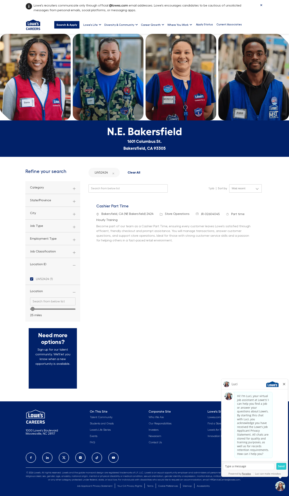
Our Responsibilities (160, 423)
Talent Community (101, 417)
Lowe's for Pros (216, 430)
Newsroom (155, 436)
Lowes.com (214, 417)
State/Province (40, 200)
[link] (52, 377)
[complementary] (168, 486)
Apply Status (204, 24)
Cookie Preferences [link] (168, 486)
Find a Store (215, 423)
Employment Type (43, 238)
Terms (150, 486)
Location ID (38, 264)
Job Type (36, 225)
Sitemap (187, 486)
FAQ (92, 442)
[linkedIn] (47, 458)
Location (36, 291)
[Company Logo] (33, 24)
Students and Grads (102, 423)
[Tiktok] (97, 458)
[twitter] (64, 458)
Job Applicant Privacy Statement (94, 486)
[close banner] (261, 5)
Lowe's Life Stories (100, 430)
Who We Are (156, 417)
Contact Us (155, 442)
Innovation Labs (217, 436)
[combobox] (52, 301)
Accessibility (203, 486)
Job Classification (43, 251)
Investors (153, 430)
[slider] (33, 309)
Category (37, 187)
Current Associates (229, 24)
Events (93, 436)
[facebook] (31, 458)
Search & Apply (66, 24)
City (33, 213)
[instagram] (80, 458)
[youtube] (113, 458)
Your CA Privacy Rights (129, 486)
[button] (113, 172)
